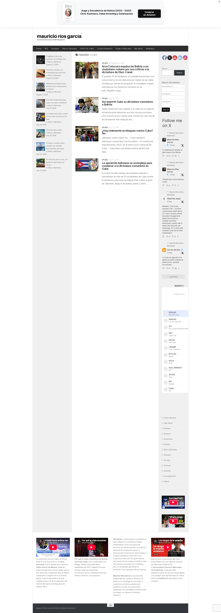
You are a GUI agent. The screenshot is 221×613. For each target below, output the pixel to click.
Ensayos (167, 434)
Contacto (55, 48)
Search (164, 68)
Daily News (168, 423)
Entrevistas (168, 439)
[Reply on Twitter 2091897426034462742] (164, 156)
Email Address (167, 86)
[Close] (219, 1)
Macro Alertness (69, 48)
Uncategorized (170, 476)
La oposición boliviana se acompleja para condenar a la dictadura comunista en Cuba (127, 165)
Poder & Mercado (123, 48)
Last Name (166, 102)
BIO (46, 48)
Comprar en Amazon (149, 13)
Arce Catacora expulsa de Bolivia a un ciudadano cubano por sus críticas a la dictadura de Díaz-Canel (125, 69)
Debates (167, 428)
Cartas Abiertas (170, 418)
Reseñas (167, 471)
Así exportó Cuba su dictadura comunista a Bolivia (127, 103)
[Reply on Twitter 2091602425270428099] (164, 185)
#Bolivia (165, 206)
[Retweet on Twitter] (168, 133)
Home (38, 48)
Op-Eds (105, 63)
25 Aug (169, 201)
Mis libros (138, 48)
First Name (166, 94)
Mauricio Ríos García (173, 141)
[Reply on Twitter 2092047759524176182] (164, 236)
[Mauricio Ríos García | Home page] (61, 36)
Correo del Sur (173, 250)
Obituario (167, 455)
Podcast (167, 465)
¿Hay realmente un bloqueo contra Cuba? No (127, 132)
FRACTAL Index (87, 48)
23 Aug (172, 174)
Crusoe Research (104, 48)
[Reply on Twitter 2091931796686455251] (164, 268)
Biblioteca (150, 48)
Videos (166, 481)
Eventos (167, 444)
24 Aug (172, 145)
